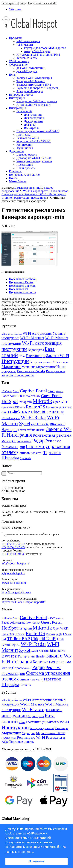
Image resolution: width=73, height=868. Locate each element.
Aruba (16, 391)
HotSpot (9, 401)
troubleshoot (16, 334)
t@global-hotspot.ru (13, 573)
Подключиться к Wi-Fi (42, 3)
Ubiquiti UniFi (43, 412)
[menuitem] (40, 48)
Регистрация (9, 3)
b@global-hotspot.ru (13, 582)
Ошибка (27, 442)
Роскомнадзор (13, 447)
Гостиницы (35, 355)
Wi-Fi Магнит (32, 338)
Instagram (25, 402)
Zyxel (24, 423)
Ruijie (59, 407)
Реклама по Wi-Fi (31, 371)
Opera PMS (7, 407)
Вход (23, 3)
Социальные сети (29, 453)
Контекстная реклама (52, 435)
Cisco (51, 391)
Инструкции (15, 361)
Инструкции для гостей (42, 362)
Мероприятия (46, 367)
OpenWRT (60, 402)
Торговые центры (21, 375)
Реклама (53, 440)
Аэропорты (36, 350)
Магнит (6, 441)
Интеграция (19, 435)
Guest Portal (51, 395)
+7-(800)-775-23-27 (13, 547)
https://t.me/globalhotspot (16, 592)
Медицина (28, 366)
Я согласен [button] (36, 861)
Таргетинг (52, 452)
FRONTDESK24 (33, 396)
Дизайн (40, 429)
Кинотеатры (61, 362)
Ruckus (50, 407)
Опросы (18, 441)
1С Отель (6, 391)
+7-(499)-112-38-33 (13, 543)
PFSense (20, 407)
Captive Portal (33, 390)
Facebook (8, 396)
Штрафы (10, 457)
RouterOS (35, 407)
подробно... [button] (26, 851)
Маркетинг (11, 366)
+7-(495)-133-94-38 (13, 553)
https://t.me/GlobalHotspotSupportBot (23, 602)
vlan (18, 419)
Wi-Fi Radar (33, 417)
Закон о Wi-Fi (57, 355)
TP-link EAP (18, 412)
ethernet (59, 392)
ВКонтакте (57, 424)
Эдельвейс (25, 458)
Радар (38, 440)
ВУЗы (22, 356)
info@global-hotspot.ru (15, 563)
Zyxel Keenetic (40, 424)
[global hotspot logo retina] (29, 31)
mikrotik (5, 333)
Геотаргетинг (26, 429)
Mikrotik (42, 401)
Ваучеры (9, 429)
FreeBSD (20, 396)
